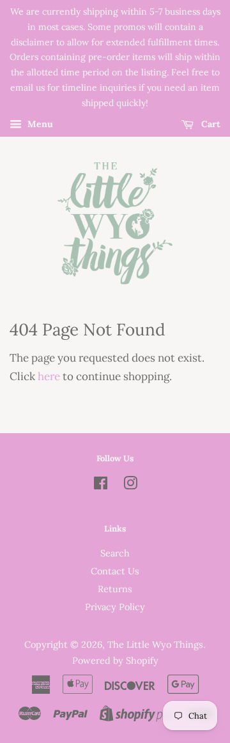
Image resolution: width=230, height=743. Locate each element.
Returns (115, 589)
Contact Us (115, 571)
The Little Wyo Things (155, 644)
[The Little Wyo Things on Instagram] (130, 485)
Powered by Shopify (115, 660)
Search (115, 553)
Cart (209, 124)
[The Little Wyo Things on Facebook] (100, 485)
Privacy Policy (115, 607)
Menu (39, 124)
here (49, 376)
